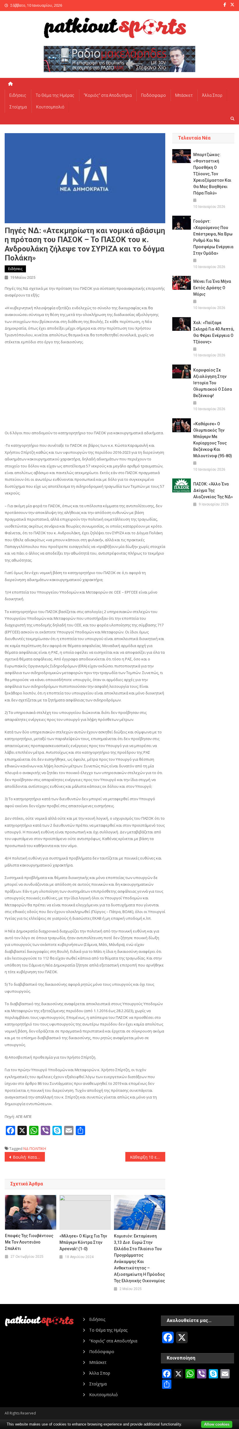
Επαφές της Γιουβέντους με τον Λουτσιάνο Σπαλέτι (29, 1242)
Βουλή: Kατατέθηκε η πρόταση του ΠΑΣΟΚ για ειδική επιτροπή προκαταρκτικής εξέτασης (29, 1157)
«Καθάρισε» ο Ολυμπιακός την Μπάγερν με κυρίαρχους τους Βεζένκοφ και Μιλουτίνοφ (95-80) (212, 439)
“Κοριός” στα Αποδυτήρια (108, 95)
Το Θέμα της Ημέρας (55, 95)
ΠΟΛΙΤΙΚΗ (37, 1148)
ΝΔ (26, 1148)
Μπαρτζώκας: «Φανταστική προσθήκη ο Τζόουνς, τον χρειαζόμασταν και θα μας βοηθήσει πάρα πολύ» (212, 173)
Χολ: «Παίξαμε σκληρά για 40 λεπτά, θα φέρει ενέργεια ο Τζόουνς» (213, 332)
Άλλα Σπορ (212, 95)
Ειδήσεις (17, 95)
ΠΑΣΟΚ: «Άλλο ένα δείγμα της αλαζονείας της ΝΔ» (213, 490)
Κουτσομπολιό (50, 107)
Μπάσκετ (184, 95)
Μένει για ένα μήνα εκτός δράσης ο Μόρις (212, 287)
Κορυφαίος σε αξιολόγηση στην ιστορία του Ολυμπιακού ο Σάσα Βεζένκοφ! (212, 383)
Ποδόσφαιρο (153, 95)
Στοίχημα (18, 107)
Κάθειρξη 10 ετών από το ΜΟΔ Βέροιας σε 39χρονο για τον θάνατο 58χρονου (148, 1157)
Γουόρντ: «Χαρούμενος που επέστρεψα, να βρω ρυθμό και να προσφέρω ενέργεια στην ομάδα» (213, 237)
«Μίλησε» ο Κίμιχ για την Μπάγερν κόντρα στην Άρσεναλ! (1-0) (83, 1242)
